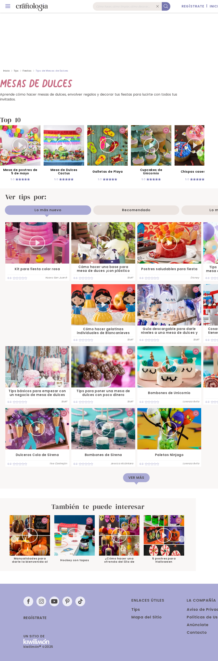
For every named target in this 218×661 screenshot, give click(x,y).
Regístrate (35, 618)
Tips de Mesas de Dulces (52, 70)
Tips (16, 70)
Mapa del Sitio (146, 617)
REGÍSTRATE (193, 6)
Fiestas (27, 70)
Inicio (6, 70)
